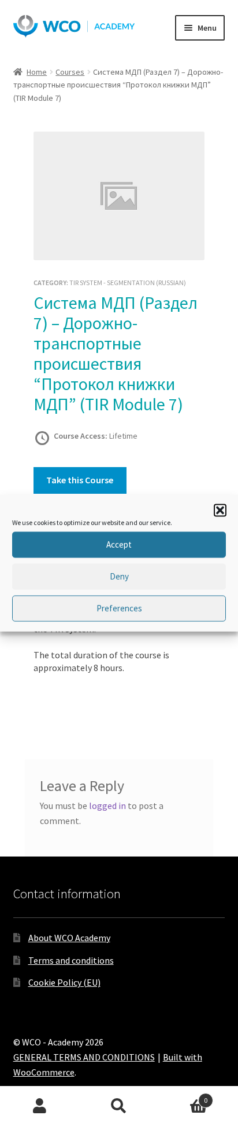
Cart (183, 1096)
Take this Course (79, 480)
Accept (119, 544)
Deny (119, 576)
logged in (107, 805)
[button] (220, 510)
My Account (39, 1106)
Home (37, 72)
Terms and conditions (71, 960)
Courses (69, 72)
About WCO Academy (69, 937)
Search (118, 1106)
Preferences (119, 608)
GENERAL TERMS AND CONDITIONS (84, 1057)
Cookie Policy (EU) (64, 982)
